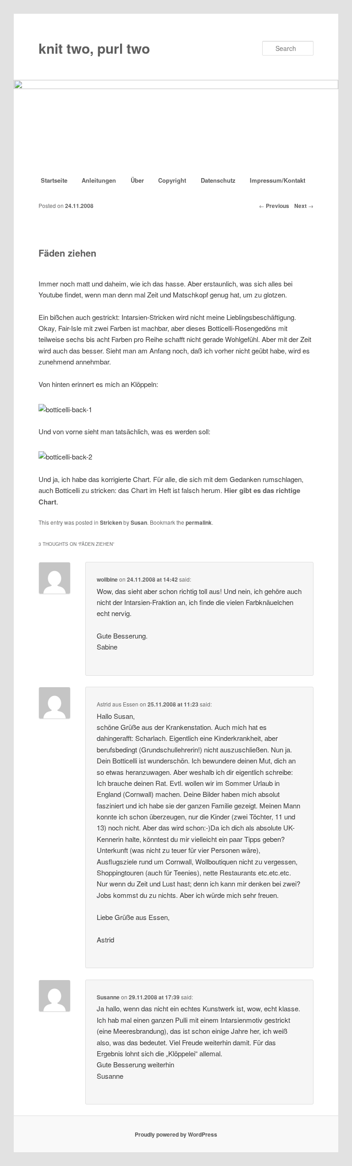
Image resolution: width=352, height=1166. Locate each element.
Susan (139, 522)
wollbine (107, 579)
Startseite (54, 180)
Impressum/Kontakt (277, 180)
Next (304, 206)
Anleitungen (99, 180)
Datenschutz (218, 180)
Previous (274, 206)
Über (137, 180)
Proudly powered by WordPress (176, 1134)
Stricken (111, 522)
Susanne (108, 997)
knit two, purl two (94, 48)
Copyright (172, 180)
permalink (199, 522)
